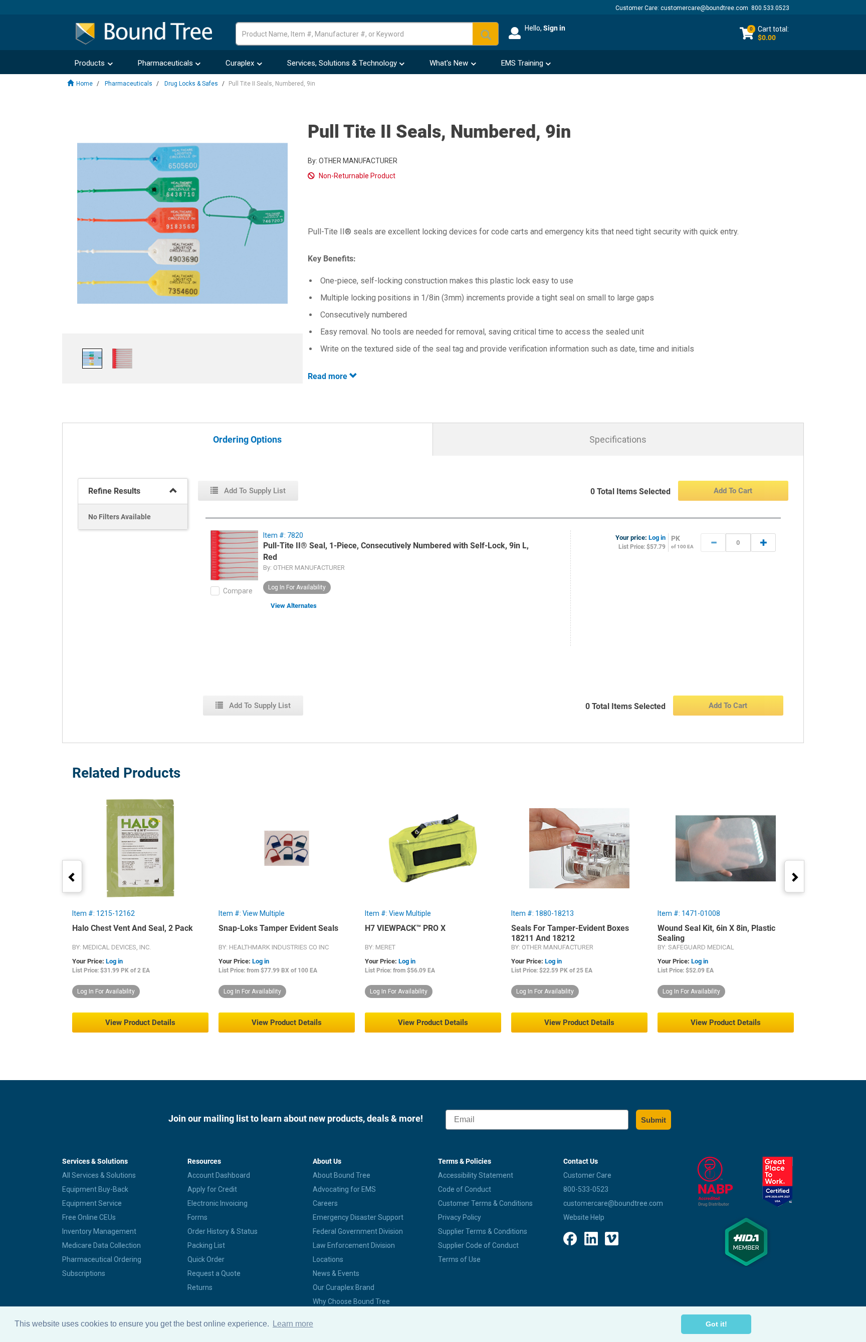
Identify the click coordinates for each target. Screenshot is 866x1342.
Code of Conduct (464, 1189)
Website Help (583, 1217)
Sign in (554, 28)
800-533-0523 (585, 1189)
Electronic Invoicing (217, 1203)
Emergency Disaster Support (358, 1217)
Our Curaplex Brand (343, 1287)
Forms (197, 1217)
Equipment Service (92, 1203)
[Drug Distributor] (715, 1182)
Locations (328, 1259)
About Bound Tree (341, 1175)
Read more (328, 376)
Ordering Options (247, 440)
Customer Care (587, 1175)
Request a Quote (214, 1273)
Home (84, 83)
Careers (325, 1203)
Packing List (206, 1245)
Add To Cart (733, 490)
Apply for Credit (212, 1189)
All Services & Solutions (99, 1175)
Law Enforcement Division (354, 1245)
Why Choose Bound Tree (351, 1301)
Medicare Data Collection (101, 1245)
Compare (238, 591)
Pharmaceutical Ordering (101, 1259)
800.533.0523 (770, 8)
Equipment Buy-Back (95, 1189)
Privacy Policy (459, 1217)
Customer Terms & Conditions (485, 1203)
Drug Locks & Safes (191, 83)
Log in (657, 537)
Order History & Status (222, 1231)
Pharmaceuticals (128, 83)
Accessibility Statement (475, 1175)
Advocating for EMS (344, 1189)
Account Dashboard (218, 1175)
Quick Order (206, 1259)
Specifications (617, 439)
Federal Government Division (358, 1231)
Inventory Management (99, 1231)
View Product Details (140, 1022)
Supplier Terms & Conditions (482, 1231)
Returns (199, 1287)
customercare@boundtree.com (704, 8)
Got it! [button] (716, 1324)
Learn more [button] (293, 1323)
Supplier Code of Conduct (478, 1245)
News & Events (336, 1273)
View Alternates (294, 605)
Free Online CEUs (89, 1217)
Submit (653, 1120)
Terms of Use (459, 1259)
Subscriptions (83, 1273)
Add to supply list (254, 490)
